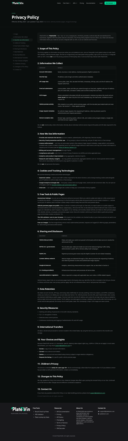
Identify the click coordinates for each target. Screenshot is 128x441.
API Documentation (63, 412)
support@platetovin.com (62, 345)
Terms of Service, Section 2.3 (67, 147)
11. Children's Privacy (19, 63)
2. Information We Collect (20, 37)
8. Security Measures (19, 55)
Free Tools (66, 3)
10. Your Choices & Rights (20, 61)
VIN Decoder (61, 428)
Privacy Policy (61, 426)
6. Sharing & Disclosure (20, 49)
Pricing (82, 3)
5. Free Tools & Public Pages (21, 46)
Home (59, 3)
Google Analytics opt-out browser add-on (64, 185)
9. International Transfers (20, 58)
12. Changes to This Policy (20, 66)
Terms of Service (62, 423)
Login (101, 3)
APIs (74, 3)
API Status (60, 417)
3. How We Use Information (21, 40)
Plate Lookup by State (42, 417)
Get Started (109, 3)
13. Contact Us (17, 69)
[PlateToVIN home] (17, 3)
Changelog (60, 420)
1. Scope (15, 34)
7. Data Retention (18, 52)
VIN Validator (39, 414)
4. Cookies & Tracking (19, 43)
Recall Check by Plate (42, 412)
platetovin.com (104, 414)
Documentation (90, 3)
